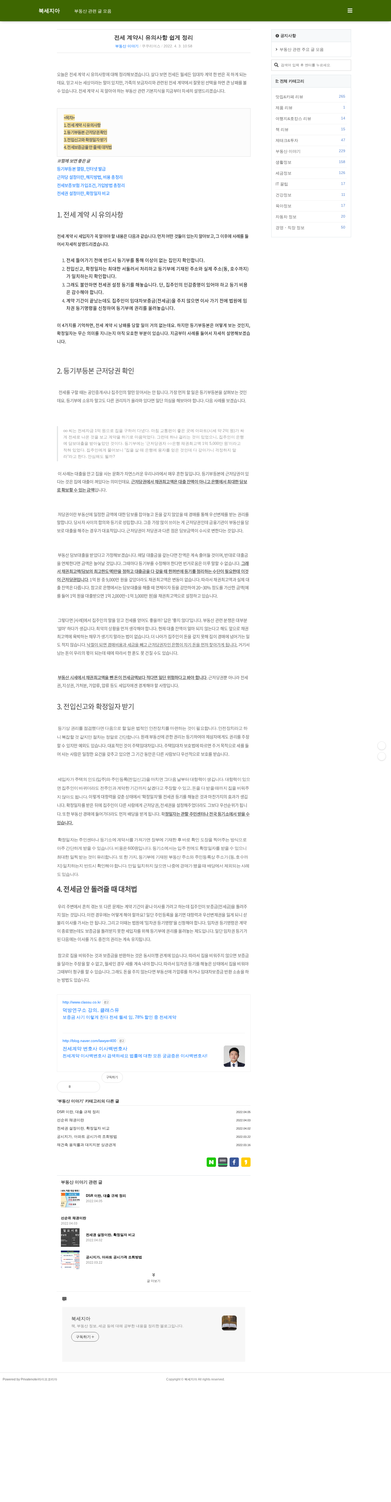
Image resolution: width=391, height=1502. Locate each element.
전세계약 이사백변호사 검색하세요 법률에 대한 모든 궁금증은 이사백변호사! (135, 1055)
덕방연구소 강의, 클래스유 (91, 1010)
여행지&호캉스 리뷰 (310, 118)
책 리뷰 (310, 129)
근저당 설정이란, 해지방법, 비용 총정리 (90, 177)
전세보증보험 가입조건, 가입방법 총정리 (91, 185)
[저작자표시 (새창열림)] (248, 1080)
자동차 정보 (310, 216)
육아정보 (310, 205)
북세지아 (49, 11)
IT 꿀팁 (310, 183)
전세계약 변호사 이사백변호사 (95, 1048)
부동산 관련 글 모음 (92, 11)
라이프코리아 (47, 1379)
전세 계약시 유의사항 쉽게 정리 (153, 37)
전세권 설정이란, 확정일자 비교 (83, 193)
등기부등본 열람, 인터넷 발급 (81, 168)
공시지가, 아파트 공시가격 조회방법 (87, 1136)
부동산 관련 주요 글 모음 (302, 49)
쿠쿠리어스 (151, 46)
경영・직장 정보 (310, 227)
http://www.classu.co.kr (82, 1002)
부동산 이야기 (127, 46)
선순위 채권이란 (70, 1120)
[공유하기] (80, 1086)
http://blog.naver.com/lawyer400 (89, 1041)
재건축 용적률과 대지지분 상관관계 (86, 1145)
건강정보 (310, 194)
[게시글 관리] (91, 1086)
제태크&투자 (310, 140)
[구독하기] (382, 756)
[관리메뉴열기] (382, 746)
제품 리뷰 (310, 107)
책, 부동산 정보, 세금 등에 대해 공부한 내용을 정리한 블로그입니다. (127, 1326)
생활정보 (310, 162)
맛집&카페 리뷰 (310, 96)
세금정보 (310, 173)
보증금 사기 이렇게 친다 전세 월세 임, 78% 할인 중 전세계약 (119, 1017)
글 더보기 (153, 1281)
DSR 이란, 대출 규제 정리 (78, 1112)
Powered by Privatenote (20, 1379)
